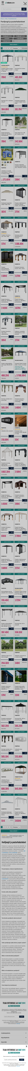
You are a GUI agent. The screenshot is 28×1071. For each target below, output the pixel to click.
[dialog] (14, 535)
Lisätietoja (18, 1066)
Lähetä (21, 1059)
